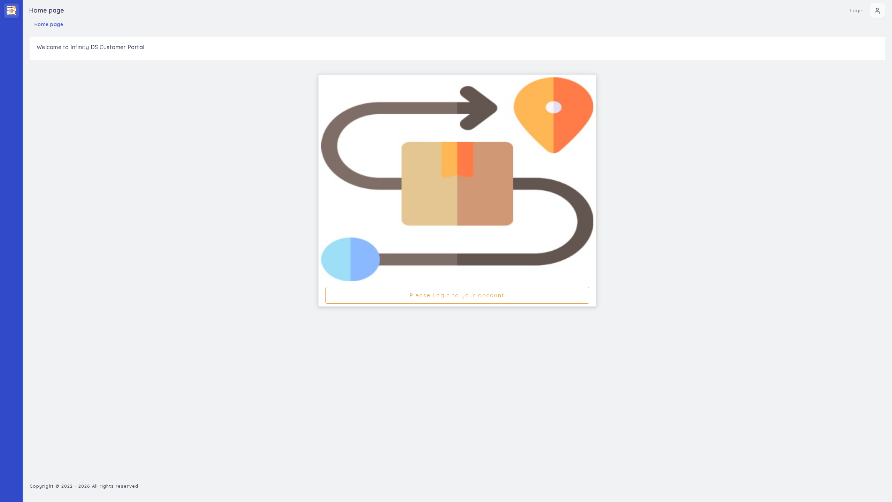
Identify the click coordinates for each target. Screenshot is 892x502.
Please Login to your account (457, 295)
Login (857, 10)
